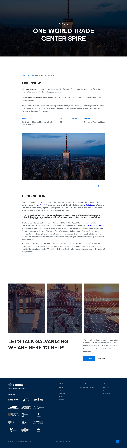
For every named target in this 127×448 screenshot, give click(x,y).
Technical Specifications (87, 387)
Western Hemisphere (96, 226)
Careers (60, 396)
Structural (31, 75)
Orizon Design (67, 441)
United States (89, 205)
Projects (24, 75)
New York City (41, 205)
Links (81, 390)
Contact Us (105, 387)
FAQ (103, 390)
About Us (60, 387)
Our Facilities (61, 393)
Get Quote (61, 399)
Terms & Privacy (106, 393)
